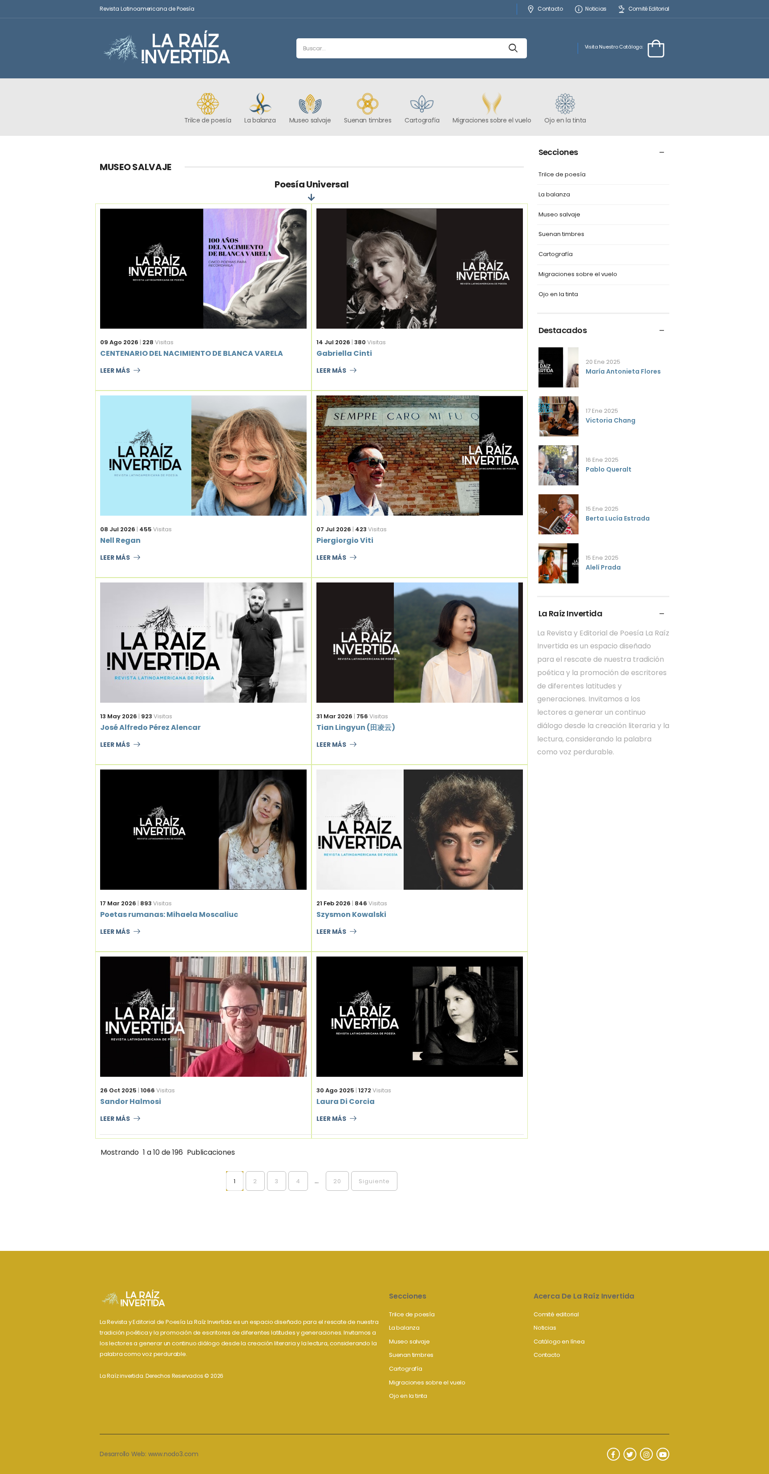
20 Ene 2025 (603, 362)
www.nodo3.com (173, 1454)
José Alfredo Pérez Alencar (150, 727)
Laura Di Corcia (345, 1101)
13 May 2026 (118, 716)
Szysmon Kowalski (351, 914)
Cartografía (555, 254)
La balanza (554, 195)
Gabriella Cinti (344, 353)
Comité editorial (556, 1314)
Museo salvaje (559, 215)
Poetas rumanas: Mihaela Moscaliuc (169, 914)
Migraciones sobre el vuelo (577, 274)
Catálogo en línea (559, 1341)
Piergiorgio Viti (344, 540)
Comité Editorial (648, 9)
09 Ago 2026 (119, 342)
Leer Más (115, 371)
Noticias (596, 9)
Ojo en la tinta (558, 294)
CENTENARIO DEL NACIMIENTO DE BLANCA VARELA (191, 353)
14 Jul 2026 (333, 342)
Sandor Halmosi (130, 1101)
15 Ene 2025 (602, 509)
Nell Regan (120, 540)
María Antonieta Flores (623, 371)
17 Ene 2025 (602, 411)
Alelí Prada (603, 567)
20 (337, 1181)
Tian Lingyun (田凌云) (355, 727)
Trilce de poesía (562, 175)
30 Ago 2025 (335, 1090)
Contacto (550, 9)
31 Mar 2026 (334, 716)
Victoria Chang (610, 420)
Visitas (158, 342)
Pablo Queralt (608, 469)
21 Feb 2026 (333, 903)
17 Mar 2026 (118, 903)
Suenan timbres (561, 234)
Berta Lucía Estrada (618, 518)
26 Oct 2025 (118, 1090)
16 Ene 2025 (602, 460)
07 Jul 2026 (333, 529)
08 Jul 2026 (117, 529)
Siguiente (374, 1181)
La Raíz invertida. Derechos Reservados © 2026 (161, 1376)
